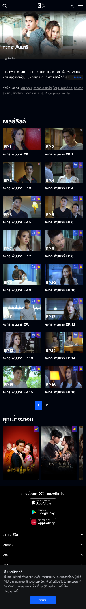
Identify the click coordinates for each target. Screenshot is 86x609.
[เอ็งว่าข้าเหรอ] (59, 453)
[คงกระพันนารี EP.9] (22, 274)
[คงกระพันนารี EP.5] (22, 207)
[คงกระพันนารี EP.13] (22, 343)
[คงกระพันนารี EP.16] (64, 377)
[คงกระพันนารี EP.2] (64, 139)
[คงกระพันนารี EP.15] (22, 377)
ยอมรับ (43, 600)
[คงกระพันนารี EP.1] (22, 139)
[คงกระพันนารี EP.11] (22, 309)
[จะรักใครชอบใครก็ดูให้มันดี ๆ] (21, 453)
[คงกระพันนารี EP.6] (64, 207)
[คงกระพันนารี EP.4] (64, 173)
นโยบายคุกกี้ (11, 591)
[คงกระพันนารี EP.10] (64, 274)
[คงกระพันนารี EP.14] (64, 343)
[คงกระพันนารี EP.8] (64, 241)
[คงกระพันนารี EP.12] (64, 309)
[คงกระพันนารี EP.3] (22, 173)
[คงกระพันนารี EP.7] (22, 241)
